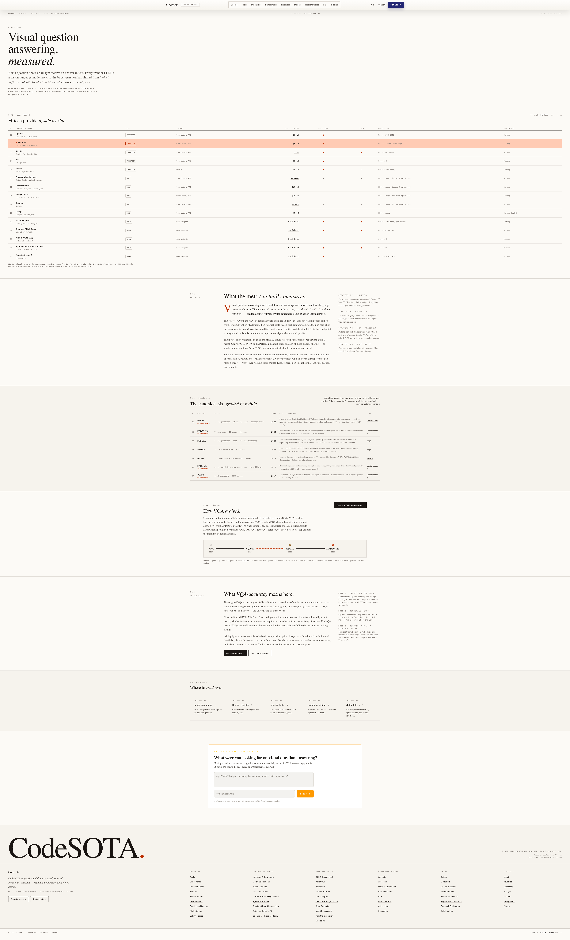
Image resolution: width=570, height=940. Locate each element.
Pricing (334, 5)
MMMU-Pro (202, 431)
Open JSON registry (387, 887)
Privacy (507, 906)
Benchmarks (271, 5)
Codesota (172, 4)
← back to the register (550, 14)
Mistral (19, 168)
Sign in (381, 5)
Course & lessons (448, 887)
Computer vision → (318, 705)
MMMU (200, 420)
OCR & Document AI (324, 877)
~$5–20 (295, 204)
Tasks (244, 5)
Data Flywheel (447, 911)
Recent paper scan (449, 896)
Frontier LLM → (279, 705)
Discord (507, 896)
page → (370, 441)
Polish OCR (320, 882)
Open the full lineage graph (350, 505)
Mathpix (19, 211)
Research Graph (197, 887)
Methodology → (354, 705)
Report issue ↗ (384, 901)
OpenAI (19, 133)
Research (285, 5)
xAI (17, 159)
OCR (325, 5)
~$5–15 (295, 213)
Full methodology (235, 653)
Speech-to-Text (323, 891)
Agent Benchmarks (324, 911)
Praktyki (507, 891)
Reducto (19, 203)
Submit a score (18, 899)
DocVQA (201, 458)
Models (297, 5)
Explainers (445, 882)
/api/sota (382, 877)
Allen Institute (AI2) (24, 238)
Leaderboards (196, 901)
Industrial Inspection (324, 916)
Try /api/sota (39, 899)
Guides (444, 877)
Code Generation (323, 906)
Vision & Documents (261, 882)
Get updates (509, 901)
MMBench (202, 466)
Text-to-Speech (323, 896)
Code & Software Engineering (266, 896)
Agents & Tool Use (261, 901)
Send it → (305, 793)
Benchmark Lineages (199, 906)
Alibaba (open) (23, 220)
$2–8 (296, 152)
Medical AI (320, 921)
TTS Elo (396, 5)
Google (19, 151)
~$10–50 (295, 187)
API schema (383, 882)
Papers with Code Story (451, 901)
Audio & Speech (260, 887)
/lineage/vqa (243, 561)
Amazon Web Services (26, 177)
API (372, 5)
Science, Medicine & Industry (265, 916)
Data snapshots (385, 891)
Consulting (508, 887)
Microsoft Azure (23, 185)
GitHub (381, 896)
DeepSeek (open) (24, 255)
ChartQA (201, 449)
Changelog (383, 911)
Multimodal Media (260, 891)
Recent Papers (312, 5)
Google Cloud (22, 194)
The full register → (242, 705)
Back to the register (260, 653)
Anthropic (22, 142)
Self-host (293, 222)
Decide (234, 5)
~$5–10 (295, 161)
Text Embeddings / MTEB (327, 901)
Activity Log (383, 906)
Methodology (196, 911)
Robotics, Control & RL (262, 911)
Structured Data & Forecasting (266, 906)
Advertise (508, 882)
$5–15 (296, 144)
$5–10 (296, 135)
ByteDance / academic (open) (29, 246)
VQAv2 (200, 475)
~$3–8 (296, 169)
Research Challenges (450, 906)
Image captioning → (205, 705)
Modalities (256, 5)
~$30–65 (295, 178)
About (506, 877)
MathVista (201, 441)
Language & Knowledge (263, 877)
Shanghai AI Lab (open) (26, 229)
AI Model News (447, 891)
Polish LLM (320, 887)
